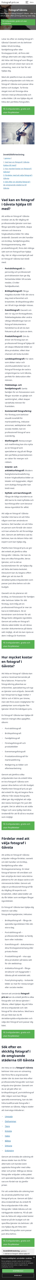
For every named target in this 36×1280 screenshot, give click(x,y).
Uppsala (9, 1116)
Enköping (9, 1150)
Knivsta (8, 1131)
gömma (7, 158)
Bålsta (8, 1140)
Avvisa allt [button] (18, 1275)
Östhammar (10, 1121)
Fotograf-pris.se (10, 2)
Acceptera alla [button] (18, 1271)
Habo (7, 1135)
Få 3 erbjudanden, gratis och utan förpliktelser (14, 22)
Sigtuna (8, 1145)
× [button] (34, 1257)
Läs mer (11, 1267)
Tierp (7, 1126)
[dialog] (18, 1267)
